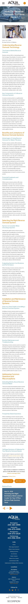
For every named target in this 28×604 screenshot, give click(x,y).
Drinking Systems (14, 551)
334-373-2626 (14, 534)
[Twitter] (18, 590)
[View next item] (11, 508)
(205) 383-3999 (12, 471)
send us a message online (13, 473)
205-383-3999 (14, 525)
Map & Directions (14, 574)
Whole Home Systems (14, 549)
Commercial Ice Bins (14, 560)
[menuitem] (7, 597)
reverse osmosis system (14, 456)
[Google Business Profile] (12, 590)
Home (14, 544)
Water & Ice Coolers (14, 558)
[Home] (14, 3)
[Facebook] (15, 590)
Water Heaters (14, 556)
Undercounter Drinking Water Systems (14, 563)
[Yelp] (9, 590)
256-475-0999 (14, 529)
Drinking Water (11, 476)
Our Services (14, 554)
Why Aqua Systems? (14, 547)
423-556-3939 (14, 538)
